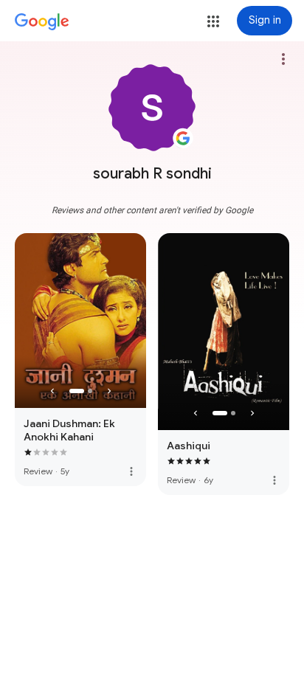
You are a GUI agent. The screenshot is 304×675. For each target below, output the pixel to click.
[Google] (42, 22)
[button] (213, 21)
